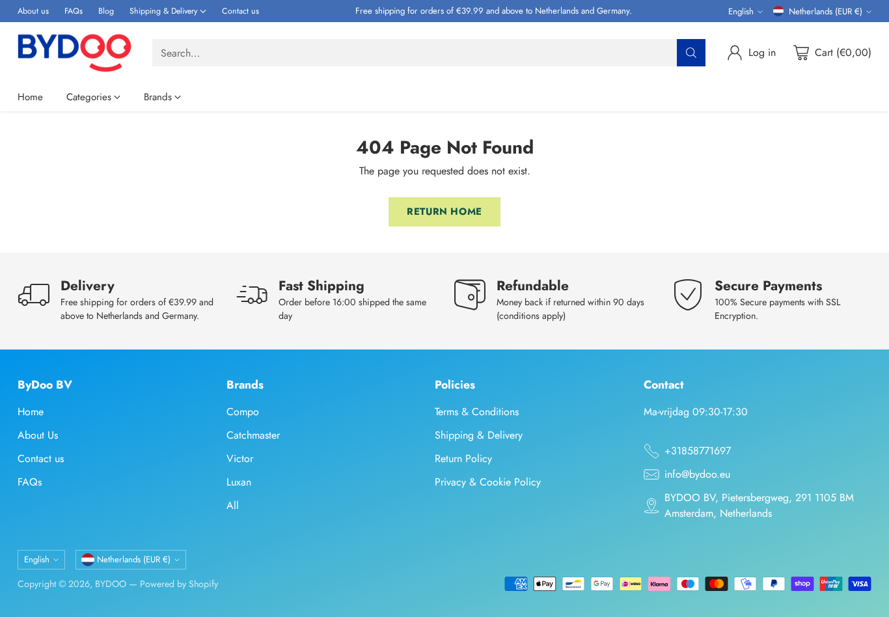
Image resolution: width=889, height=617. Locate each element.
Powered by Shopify (179, 583)
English (741, 11)
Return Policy (463, 458)
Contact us (41, 458)
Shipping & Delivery (479, 435)
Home (31, 411)
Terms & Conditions (477, 411)
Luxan (238, 481)
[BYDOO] (74, 53)
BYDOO (110, 583)
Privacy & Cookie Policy (488, 481)
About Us (38, 435)
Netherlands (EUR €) (825, 11)
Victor (239, 458)
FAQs (30, 481)
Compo (242, 411)
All (232, 505)
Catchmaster (253, 435)
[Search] (691, 52)
